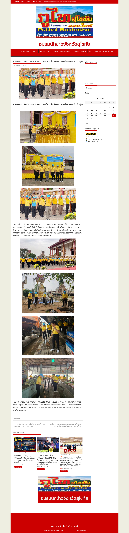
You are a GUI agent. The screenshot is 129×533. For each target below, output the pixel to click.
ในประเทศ (98, 51)
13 (105, 110)
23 (87, 116)
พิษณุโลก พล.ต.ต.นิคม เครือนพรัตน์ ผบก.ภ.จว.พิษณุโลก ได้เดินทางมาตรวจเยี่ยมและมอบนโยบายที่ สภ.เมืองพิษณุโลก (65, 425)
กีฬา (48, 51)
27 (105, 116)
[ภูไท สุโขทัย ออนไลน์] (15, 51)
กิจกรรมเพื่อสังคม (65, 51)
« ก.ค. (86, 124)
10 (92, 110)
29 (114, 116)
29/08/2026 (17, 453)
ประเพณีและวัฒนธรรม (79, 51)
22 (114, 113)
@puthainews (26, 66)
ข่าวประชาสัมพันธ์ (24, 51)
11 (96, 110)
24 (92, 116)
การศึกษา (34, 51)
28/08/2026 (41, 453)
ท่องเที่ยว (55, 51)
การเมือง (42, 51)
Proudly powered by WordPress (53, 530)
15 (114, 110)
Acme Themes (81, 530)
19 (100, 113)
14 (109, 110)
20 (105, 113)
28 (109, 116)
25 (96, 116)
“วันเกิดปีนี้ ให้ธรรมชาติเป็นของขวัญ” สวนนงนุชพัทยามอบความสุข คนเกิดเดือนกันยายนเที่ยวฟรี (69, 2)
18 (96, 113)
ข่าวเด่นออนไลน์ (108, 51)
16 (87, 113)
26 (100, 116)
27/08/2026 (64, 455)
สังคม (90, 51)
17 (92, 113)
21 (109, 113)
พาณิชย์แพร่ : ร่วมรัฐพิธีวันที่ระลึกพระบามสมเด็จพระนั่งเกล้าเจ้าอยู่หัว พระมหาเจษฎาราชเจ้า (29, 425)
